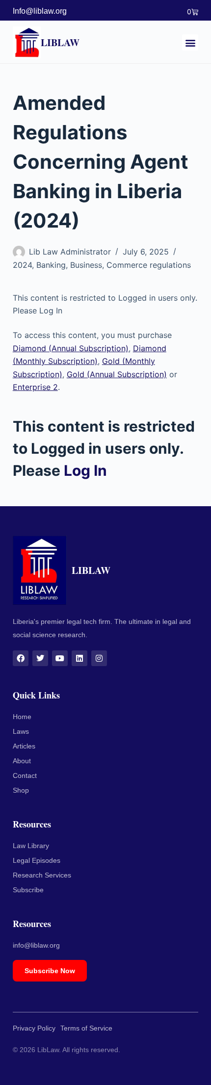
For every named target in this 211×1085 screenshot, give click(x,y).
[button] (190, 42)
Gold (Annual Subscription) (117, 374)
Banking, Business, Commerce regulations (113, 265)
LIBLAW (60, 42)
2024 (22, 265)
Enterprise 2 (35, 387)
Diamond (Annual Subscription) (71, 348)
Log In (85, 470)
